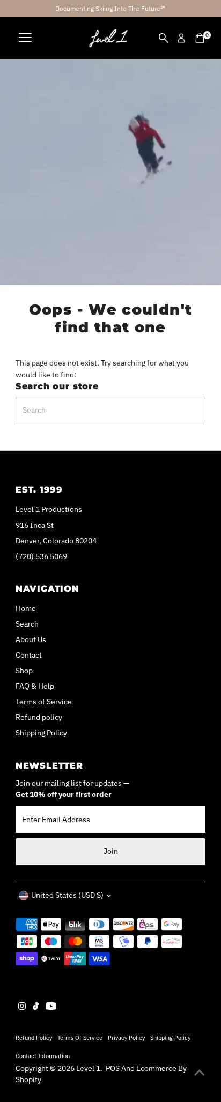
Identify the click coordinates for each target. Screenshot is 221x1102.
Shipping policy (170, 1037)
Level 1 (88, 1068)
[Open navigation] (25, 38)
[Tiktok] (35, 1007)
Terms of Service (44, 701)
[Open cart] (199, 38)
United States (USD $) (67, 895)
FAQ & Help (35, 686)
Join (111, 851)
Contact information (43, 1056)
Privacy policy (126, 1037)
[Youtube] (51, 1007)
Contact (29, 655)
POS (113, 1068)
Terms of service (79, 1037)
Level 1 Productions (49, 509)
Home (26, 608)
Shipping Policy (41, 733)
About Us (31, 639)
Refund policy (39, 717)
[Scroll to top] (199, 1072)
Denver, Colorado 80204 (56, 541)
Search (27, 624)
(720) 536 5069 (41, 556)
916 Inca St (35, 525)
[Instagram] (22, 1007)
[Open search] (163, 38)
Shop (24, 670)
